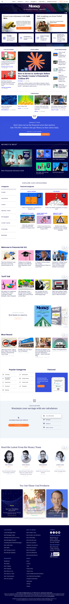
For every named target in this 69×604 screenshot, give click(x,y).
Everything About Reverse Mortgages (13, 542)
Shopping (24, 386)
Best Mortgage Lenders (9, 535)
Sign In (61, 1)
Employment (25, 374)
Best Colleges (7, 566)
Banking (4, 235)
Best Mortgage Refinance (10, 540)
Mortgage (48, 419)
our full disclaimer (51, 596)
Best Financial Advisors (32, 555)
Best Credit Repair (31, 537)
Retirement (7, 382)
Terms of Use (30, 571)
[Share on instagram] (56, 533)
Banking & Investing (51, 1)
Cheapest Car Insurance (32, 545)
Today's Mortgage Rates (60, 471)
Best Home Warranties (32, 552)
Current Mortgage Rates (9, 532)
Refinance (48, 423)
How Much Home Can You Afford (11, 537)
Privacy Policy (30, 568)
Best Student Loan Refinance (34, 535)
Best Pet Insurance (8, 578)
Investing (4, 229)
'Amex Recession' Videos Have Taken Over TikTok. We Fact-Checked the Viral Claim (26, 472)
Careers (28, 586)
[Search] (2, 1)
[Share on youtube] (59, 533)
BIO (9, 466)
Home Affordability (50, 415)
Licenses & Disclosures (32, 578)
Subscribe (45, 134)
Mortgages (33, 1)
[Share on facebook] (51, 533)
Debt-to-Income (49, 427)
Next (66, 247)
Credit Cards (41, 1)
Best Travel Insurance (9, 576)
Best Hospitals (7, 568)
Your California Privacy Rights (33, 576)
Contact (29, 563)
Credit (13, 1)
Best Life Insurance (31, 550)
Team (28, 566)
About (28, 561)
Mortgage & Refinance (8, 378)
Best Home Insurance (32, 547)
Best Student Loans (31, 532)
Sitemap (28, 583)
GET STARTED (18, 425)
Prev (63, 247)
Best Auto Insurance (31, 542)
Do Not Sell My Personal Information (35, 573)
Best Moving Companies (9, 552)
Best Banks (7, 547)
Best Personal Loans (31, 540)
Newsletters (7, 561)
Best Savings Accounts (9, 550)
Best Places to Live (8, 571)
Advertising (29, 581)
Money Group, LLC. (28, 592)
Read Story (17, 318)
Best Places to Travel (9, 573)
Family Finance (25, 378)
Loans (26, 1)
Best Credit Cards (8, 545)
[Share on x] (54, 533)
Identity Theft (6, 210)
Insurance (20, 1)
